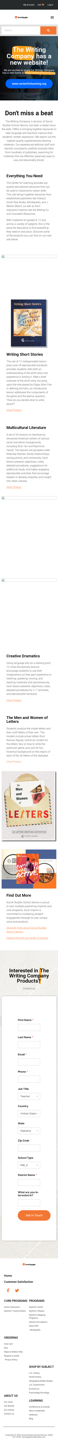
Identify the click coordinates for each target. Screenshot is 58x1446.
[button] (52, 17)
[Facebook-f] (8, 1290)
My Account (28, 5)
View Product (13, 761)
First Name (26, 1020)
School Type (25, 1157)
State (21, 1123)
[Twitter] (17, 1290)
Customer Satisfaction (18, 1281)
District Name (27, 1175)
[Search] (48, 30)
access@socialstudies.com (34, 1437)
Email (22, 1054)
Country (23, 1106)
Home (8, 1275)
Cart (39, 5)
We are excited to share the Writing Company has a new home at (28, 71)
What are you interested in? (28, 1194)
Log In (50, 5)
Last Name (25, 1037)
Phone (23, 1071)
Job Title (23, 1088)
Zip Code (23, 1140)
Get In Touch (34, 1215)
